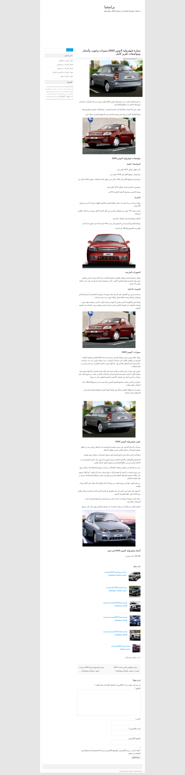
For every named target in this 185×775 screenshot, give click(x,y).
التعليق (137, 688)
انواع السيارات (48, 89)
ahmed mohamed (129, 59)
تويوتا (47, 91)
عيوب (72, 96)
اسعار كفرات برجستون (65, 64)
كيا (58, 99)
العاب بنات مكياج (58, 89)
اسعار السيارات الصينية (58, 86)
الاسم (137, 719)
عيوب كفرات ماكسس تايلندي (62, 72)
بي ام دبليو (53, 91)
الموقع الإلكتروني (134, 738)
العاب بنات (64, 89)
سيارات (65, 93)
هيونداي (47, 99)
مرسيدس (54, 99)
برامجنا (109, 7)
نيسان (50, 99)
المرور (53, 89)
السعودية (68, 89)
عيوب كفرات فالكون (66, 60)
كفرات (60, 99)
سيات (69, 93)
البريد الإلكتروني (134, 728)
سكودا (71, 93)
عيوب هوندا (65, 99)
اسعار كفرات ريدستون (65, 68)
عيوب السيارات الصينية (51, 96)
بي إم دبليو (59, 91)
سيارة (62, 94)
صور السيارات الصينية (51, 93)
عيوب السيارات (64, 96)
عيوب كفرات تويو (67, 76)
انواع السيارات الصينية (68, 91)
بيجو (50, 91)
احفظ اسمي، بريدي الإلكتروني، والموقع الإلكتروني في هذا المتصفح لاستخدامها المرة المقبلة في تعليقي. (110, 751)
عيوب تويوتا (70, 99)
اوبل (62, 91)
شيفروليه (58, 93)
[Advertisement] (92, 30)
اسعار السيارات (68, 86)
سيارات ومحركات (130, 657)
